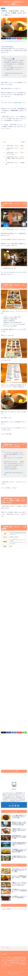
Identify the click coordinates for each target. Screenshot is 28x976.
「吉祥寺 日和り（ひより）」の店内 (14, 145)
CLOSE (23, 141)
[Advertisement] (14, 184)
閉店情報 (3, 8)
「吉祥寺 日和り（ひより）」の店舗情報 (15, 163)
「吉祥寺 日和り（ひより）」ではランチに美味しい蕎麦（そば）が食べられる (15, 158)
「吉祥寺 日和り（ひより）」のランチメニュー (15, 149)
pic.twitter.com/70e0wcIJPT (10, 468)
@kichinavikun (17, 102)
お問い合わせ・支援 (17, 972)
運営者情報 (9, 972)
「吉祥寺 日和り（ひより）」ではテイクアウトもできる (15, 153)
